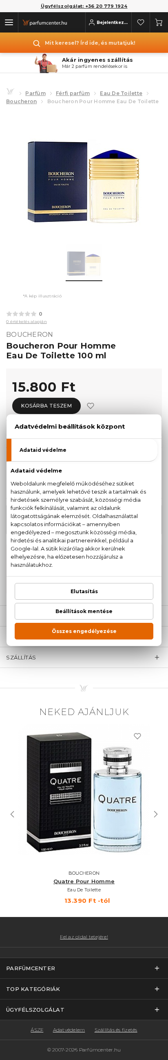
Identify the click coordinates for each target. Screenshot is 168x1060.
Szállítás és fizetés (116, 1030)
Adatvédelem (69, 1030)
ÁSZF (37, 1030)
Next (156, 814)
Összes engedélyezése (84, 631)
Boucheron (21, 101)
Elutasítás (84, 591)
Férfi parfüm (73, 93)
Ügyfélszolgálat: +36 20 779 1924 (84, 6)
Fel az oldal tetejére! (84, 936)
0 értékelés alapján (26, 321)
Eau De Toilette (121, 93)
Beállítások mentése (84, 611)
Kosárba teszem (46, 406)
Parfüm (35, 93)
